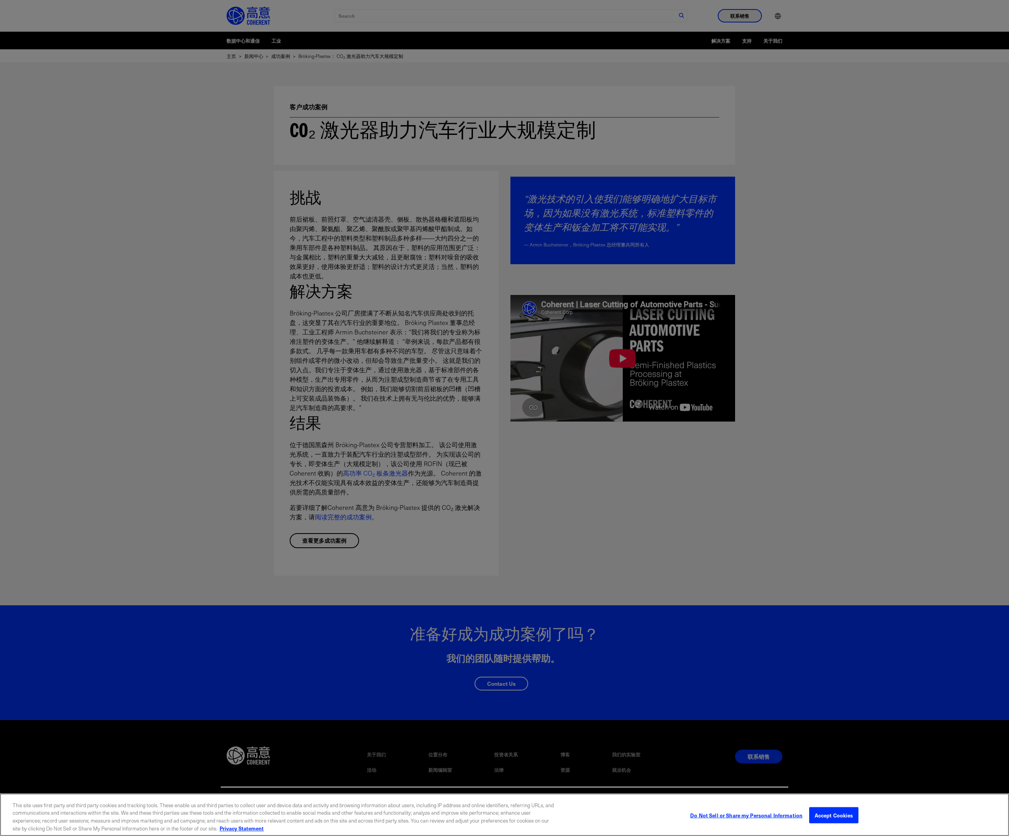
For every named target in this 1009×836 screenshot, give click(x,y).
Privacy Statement (242, 828)
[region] (504, 814)
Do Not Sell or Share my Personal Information (746, 815)
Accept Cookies (834, 815)
